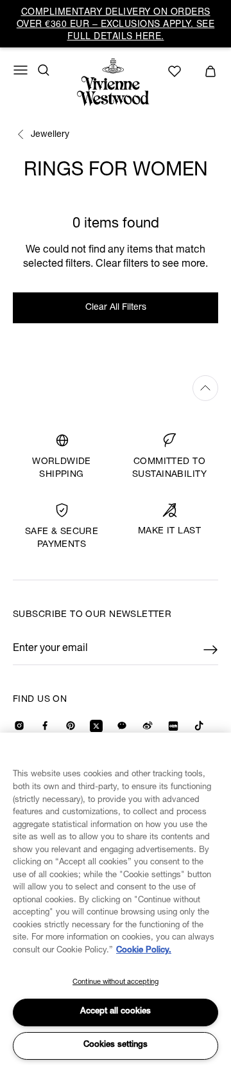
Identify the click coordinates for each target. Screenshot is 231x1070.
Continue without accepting (115, 982)
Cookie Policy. (143, 951)
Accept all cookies (115, 1012)
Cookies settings (115, 1045)
